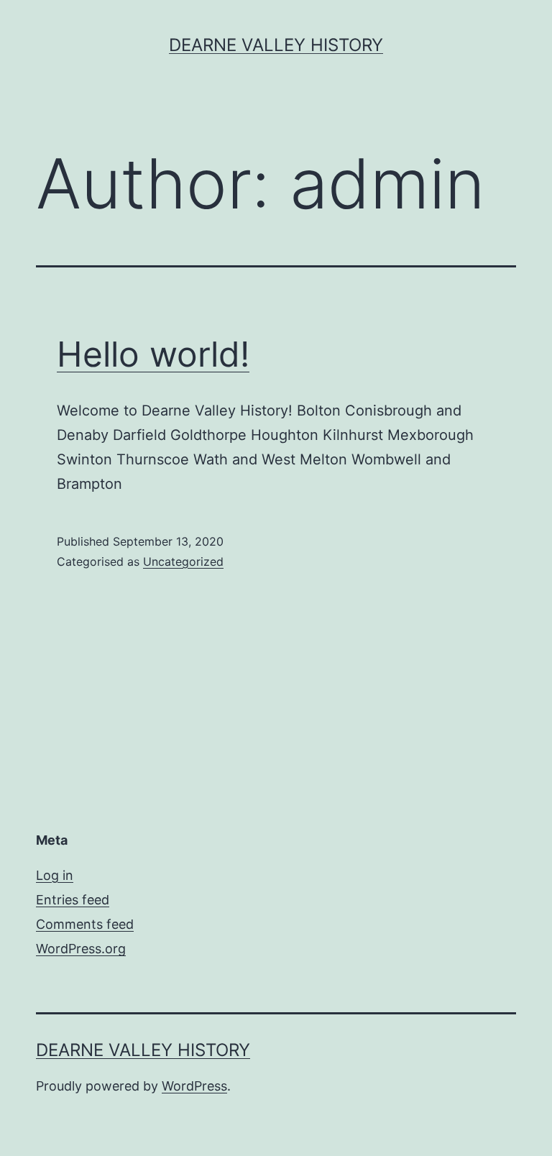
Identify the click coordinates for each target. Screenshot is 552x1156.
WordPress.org (81, 948)
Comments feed (85, 924)
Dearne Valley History (276, 45)
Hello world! (153, 354)
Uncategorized (183, 561)
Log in (54, 875)
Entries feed (72, 899)
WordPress (194, 1085)
